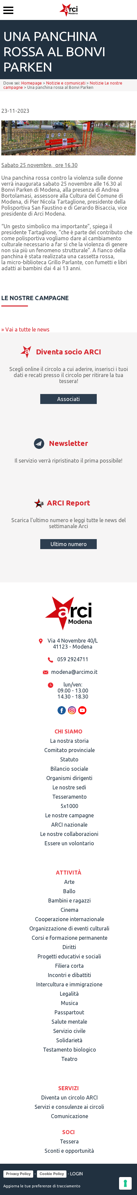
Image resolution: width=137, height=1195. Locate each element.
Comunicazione (69, 1116)
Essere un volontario (69, 843)
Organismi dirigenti (69, 778)
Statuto (69, 759)
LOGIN (76, 1173)
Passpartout (69, 1012)
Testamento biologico (69, 1050)
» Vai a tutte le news (25, 329)
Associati (68, 399)
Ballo (69, 891)
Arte (69, 882)
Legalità (69, 994)
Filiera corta (69, 966)
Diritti (69, 947)
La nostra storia (69, 741)
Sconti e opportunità (69, 1151)
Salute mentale (69, 1022)
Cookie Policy (52, 1173)
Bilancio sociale (69, 769)
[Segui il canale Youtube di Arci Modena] (82, 713)
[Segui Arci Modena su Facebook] (62, 713)
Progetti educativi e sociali (69, 956)
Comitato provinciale (69, 750)
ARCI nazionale (69, 825)
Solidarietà (69, 1040)
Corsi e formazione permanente (69, 938)
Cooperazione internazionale (69, 919)
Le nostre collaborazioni (69, 834)
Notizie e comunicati (65, 83)
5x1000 (69, 806)
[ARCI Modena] (68, 10)
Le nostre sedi (69, 787)
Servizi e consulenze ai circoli (69, 1107)
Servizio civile (69, 1031)
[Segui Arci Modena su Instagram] (72, 713)
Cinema (69, 910)
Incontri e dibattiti (69, 975)
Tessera (69, 1141)
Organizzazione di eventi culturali (69, 928)
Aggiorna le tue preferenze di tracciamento (41, 1186)
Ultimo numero (69, 544)
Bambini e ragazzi (69, 900)
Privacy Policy (18, 1173)
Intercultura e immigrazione (69, 984)
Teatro (69, 1059)
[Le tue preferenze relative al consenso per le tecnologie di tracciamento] (125, 1183)
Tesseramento (69, 797)
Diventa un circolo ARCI (69, 1097)
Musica (69, 1003)
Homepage (31, 83)
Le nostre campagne (69, 815)
